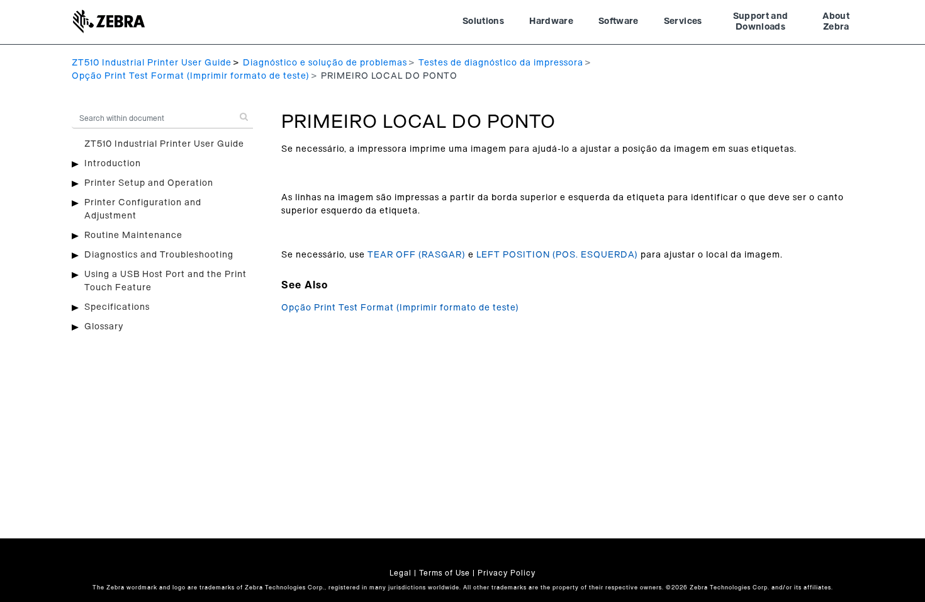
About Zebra (835, 22)
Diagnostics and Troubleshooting (158, 255)
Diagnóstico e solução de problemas (325, 63)
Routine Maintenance (133, 235)
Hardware (551, 21)
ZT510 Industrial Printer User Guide (152, 63)
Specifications (117, 307)
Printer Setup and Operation (148, 183)
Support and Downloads (760, 22)
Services (683, 21)
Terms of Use (444, 573)
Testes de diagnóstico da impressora (500, 63)
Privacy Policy (506, 573)
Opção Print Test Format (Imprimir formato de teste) (191, 76)
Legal (401, 573)
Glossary (103, 326)
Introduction (112, 163)
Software (618, 21)
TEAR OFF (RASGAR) (416, 255)
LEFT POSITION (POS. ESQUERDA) (557, 255)
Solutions (483, 21)
